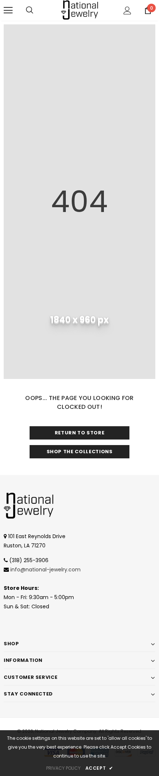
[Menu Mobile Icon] (8, 10)
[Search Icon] (29, 10)
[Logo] (79, 10)
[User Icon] (127, 10)
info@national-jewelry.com (45, 569)
